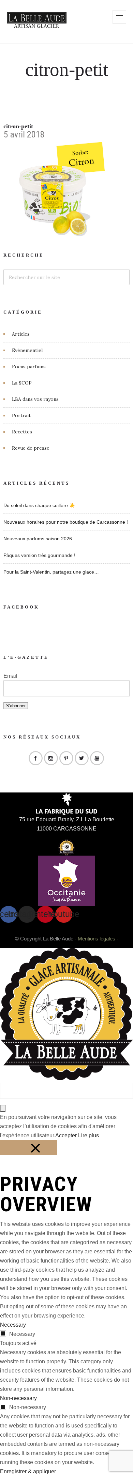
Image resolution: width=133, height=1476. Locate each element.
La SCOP (22, 383)
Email (10, 676)
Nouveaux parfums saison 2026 (37, 538)
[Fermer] (28, 1147)
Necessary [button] (13, 1325)
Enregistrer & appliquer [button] (28, 1471)
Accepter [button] (66, 1135)
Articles (21, 334)
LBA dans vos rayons (35, 399)
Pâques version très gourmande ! (39, 555)
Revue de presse (30, 448)
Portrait (21, 415)
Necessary (22, 1334)
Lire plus (88, 1135)
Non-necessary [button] (18, 1398)
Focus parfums (29, 366)
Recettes (22, 432)
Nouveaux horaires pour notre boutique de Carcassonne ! (65, 522)
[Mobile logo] (66, 1078)
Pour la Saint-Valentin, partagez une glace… (51, 572)
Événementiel (27, 350)
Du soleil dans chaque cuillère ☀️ (39, 505)
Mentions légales (96, 938)
